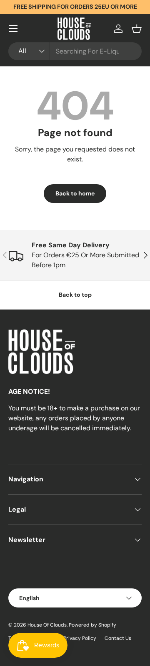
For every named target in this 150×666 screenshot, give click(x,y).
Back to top (75, 294)
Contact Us (118, 638)
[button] (137, 29)
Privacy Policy (79, 638)
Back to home (75, 193)
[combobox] (75, 51)
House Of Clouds (47, 625)
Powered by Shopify (92, 625)
